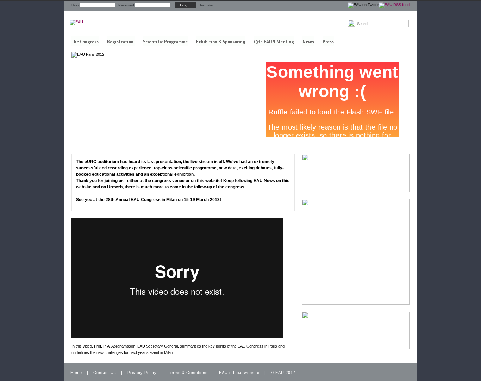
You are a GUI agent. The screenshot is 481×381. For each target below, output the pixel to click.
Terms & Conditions (188, 372)
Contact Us (104, 372)
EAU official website (239, 372)
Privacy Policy (142, 372)
